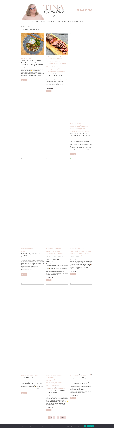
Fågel (71, 375)
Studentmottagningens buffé (53, 69)
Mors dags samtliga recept (52, 379)
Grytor (47, 251)
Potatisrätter (84, 251)
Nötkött (26, 58)
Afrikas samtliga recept (75, 125)
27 (58, 417)
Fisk (61, 374)
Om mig (58, 21)
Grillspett (78, 128)
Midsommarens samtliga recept (53, 63)
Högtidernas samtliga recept (53, 58)
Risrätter (39, 250)
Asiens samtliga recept (37, 56)
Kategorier (50, 21)
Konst (64, 21)
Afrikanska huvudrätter (76, 123)
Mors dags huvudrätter (51, 377)
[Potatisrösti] (81, 158)
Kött (22, 58)
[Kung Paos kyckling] (81, 284)
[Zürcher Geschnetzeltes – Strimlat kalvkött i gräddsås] (57, 158)
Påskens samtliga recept (52, 382)
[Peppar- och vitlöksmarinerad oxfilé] (57, 33)
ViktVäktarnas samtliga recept (53, 388)
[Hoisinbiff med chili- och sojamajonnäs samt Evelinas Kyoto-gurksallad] (32, 33)
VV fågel (63, 388)
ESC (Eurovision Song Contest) (53, 248)
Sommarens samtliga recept (52, 68)
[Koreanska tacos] (32, 284)
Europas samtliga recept (60, 250)
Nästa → (63, 417)
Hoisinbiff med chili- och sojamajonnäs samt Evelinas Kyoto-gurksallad (32, 62)
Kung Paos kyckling (78, 378)
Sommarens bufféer (54, 65)
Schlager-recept (49, 253)
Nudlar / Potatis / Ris (26, 250)
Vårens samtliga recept (62, 387)
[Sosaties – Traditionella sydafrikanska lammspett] (81, 33)
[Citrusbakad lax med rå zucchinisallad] (57, 284)
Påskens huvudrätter (51, 380)
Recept (43, 21)
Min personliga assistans (75, 21)
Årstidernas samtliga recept (53, 56)
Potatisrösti (74, 257)
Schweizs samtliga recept (52, 255)
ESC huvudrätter (50, 250)
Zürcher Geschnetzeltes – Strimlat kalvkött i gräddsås (56, 259)
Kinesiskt (75, 375)
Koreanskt (29, 375)
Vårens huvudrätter (50, 387)
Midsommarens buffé (51, 60)
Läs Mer (24, 80)
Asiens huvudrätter (26, 56)
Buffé (61, 56)
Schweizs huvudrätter (59, 253)
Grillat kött (72, 128)
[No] (112, 426)
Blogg (37, 21)
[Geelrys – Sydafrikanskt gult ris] (32, 158)
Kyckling (80, 375)
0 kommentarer (25, 77)
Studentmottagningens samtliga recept (55, 71)
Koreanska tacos (28, 378)
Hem (32, 21)
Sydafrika (86, 131)
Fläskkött (23, 375)
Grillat (86, 126)
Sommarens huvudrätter (52, 66)
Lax (61, 375)
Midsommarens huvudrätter (53, 61)
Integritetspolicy (90, 426)
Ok (84, 426)
